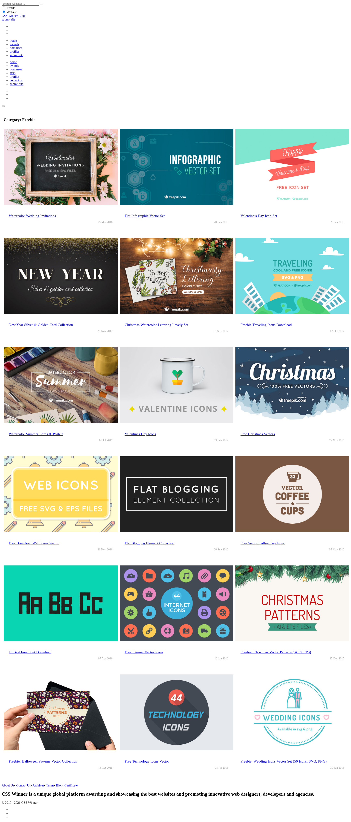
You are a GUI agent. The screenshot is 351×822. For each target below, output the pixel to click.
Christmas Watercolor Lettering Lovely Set (156, 325)
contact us (16, 80)
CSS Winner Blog (13, 15)
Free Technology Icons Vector (147, 761)
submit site (8, 19)
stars (12, 73)
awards (14, 44)
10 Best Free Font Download (30, 652)
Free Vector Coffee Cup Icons (262, 543)
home (13, 40)
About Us (8, 785)
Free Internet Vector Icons (144, 652)
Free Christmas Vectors (257, 434)
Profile (11, 8)
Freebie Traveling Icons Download (266, 325)
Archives (38, 785)
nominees (16, 48)
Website (12, 12)
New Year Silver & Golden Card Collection (41, 325)
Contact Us (23, 785)
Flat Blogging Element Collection (149, 543)
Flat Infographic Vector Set (145, 216)
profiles (14, 51)
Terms (50, 785)
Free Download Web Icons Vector (34, 543)
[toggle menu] (3, 106)
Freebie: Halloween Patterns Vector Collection (43, 761)
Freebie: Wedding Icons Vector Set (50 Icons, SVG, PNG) (283, 761)
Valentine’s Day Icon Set (258, 216)
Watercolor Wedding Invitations (32, 216)
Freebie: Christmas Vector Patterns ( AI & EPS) (275, 652)
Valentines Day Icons (140, 434)
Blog (59, 785)
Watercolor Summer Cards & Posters (36, 434)
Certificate (71, 785)
